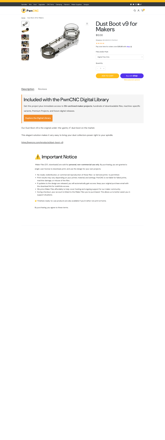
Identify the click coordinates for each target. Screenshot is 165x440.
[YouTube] (138, 4)
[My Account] (138, 10)
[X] (133, 4)
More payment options (132, 79)
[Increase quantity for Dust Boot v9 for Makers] (103, 68)
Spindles (24, 4)
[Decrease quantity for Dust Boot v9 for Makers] (97, 68)
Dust (35, 4)
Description (27, 89)
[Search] (135, 10)
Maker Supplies (77, 4)
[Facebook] (131, 4)
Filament (67, 4)
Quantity (99, 63)
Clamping (59, 4)
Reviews (42, 89)
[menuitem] (24, 4)
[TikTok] (141, 4)
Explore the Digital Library (38, 118)
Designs (86, 4)
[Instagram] (136, 4)
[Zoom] (87, 23)
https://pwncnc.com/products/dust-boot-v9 (42, 142)
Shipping (99, 40)
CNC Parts (50, 4)
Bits (30, 4)
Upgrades (42, 4)
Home (23, 18)
